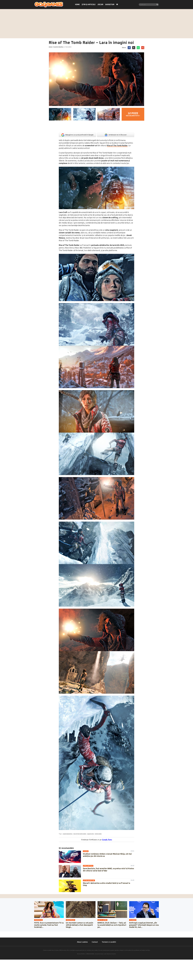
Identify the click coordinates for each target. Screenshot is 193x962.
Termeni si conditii (109, 942)
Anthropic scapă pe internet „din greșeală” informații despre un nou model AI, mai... (144, 925)
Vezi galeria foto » (133, 114)
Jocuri (100, 4)
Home (77, 4)
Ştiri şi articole (88, 4)
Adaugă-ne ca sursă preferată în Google (79, 135)
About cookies (82, 942)
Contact (95, 942)
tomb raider (98, 834)
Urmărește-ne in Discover (118, 135)
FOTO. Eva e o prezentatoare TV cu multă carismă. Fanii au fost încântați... (49, 925)
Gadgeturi (109, 4)
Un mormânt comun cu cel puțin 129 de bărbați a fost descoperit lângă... (79, 925)
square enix (90, 834)
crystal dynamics (67, 834)
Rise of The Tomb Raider (79, 834)
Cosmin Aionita (58, 47)
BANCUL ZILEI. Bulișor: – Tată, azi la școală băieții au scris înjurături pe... (112, 925)
